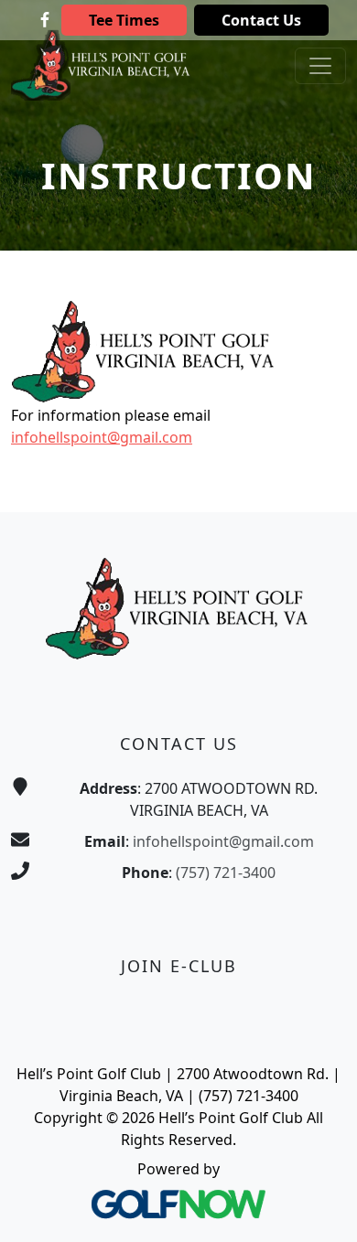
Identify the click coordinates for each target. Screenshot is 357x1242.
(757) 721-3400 (226, 872)
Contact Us (261, 20)
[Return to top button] (320, 1206)
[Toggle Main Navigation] (320, 66)
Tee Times (124, 20)
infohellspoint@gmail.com (101, 437)
